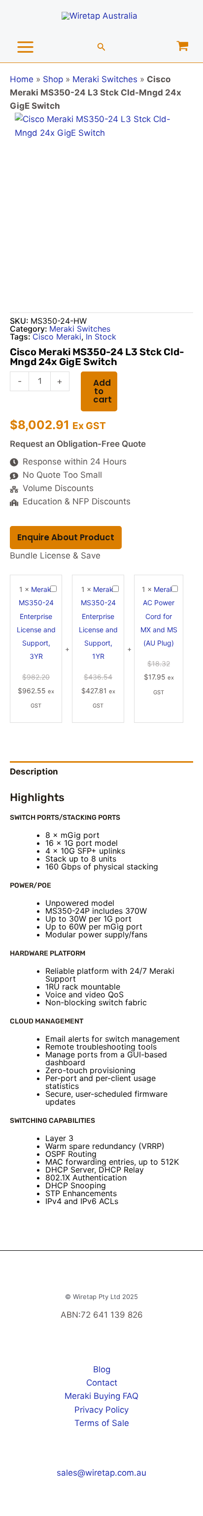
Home (22, 79)
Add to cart (102, 391)
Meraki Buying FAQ (101, 1396)
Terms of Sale (101, 1423)
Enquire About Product (65, 537)
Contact (101, 1383)
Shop (53, 79)
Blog (101, 1369)
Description (34, 771)
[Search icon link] (101, 48)
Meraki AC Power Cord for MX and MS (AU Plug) (158, 616)
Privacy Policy (101, 1410)
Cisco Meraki (57, 336)
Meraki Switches (104, 79)
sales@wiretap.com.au (101, 1473)
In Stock (101, 336)
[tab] (101, 772)
